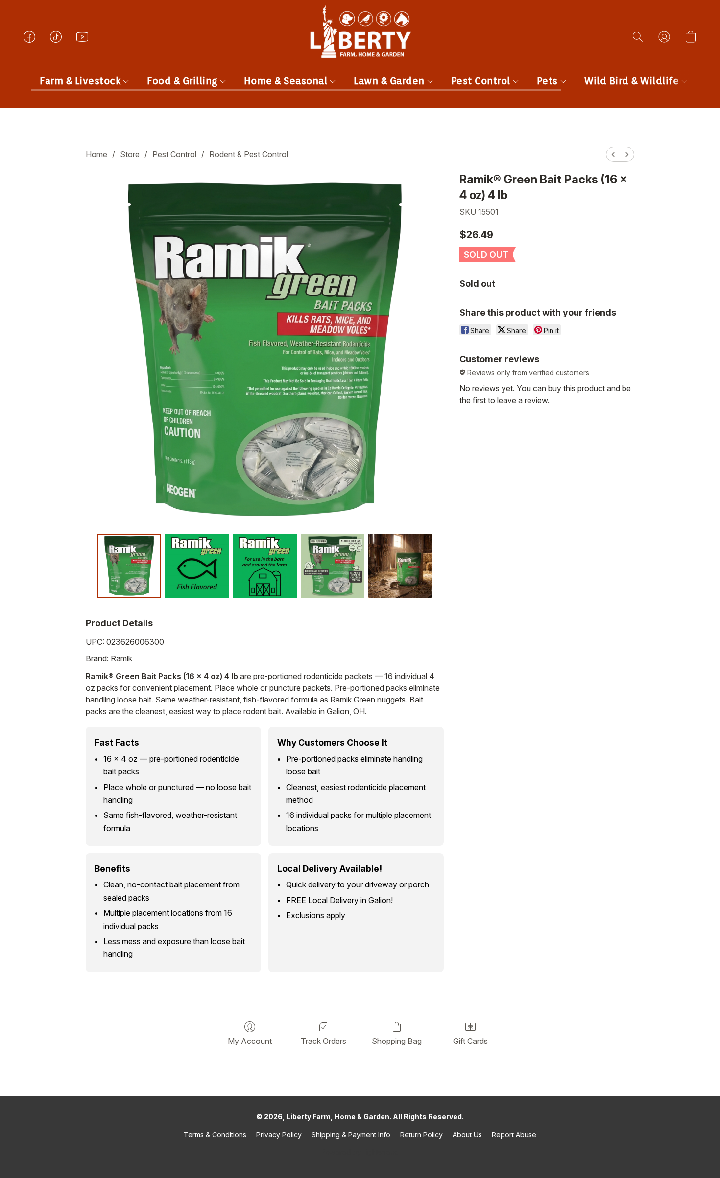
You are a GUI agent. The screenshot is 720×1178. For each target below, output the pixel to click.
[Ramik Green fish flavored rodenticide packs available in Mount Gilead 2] (264, 566)
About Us (467, 1135)
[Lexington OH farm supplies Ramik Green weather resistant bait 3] (332, 566)
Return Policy (421, 1135)
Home (96, 154)
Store (130, 154)
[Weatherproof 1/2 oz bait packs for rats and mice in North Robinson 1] (197, 566)
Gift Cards (470, 1041)
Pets (549, 81)
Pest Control (482, 81)
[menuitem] (613, 154)
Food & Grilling (183, 81)
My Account (250, 1041)
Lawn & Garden (390, 81)
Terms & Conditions (215, 1135)
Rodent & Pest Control (248, 154)
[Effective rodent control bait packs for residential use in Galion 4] (400, 566)
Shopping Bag (397, 1041)
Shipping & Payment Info (351, 1135)
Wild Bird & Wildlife (633, 81)
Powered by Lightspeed (360, 1152)
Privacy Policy (279, 1135)
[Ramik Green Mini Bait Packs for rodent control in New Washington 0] (129, 566)
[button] (360, 46)
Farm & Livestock (81, 81)
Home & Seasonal (287, 81)
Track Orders (323, 1041)
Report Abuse (514, 1135)
